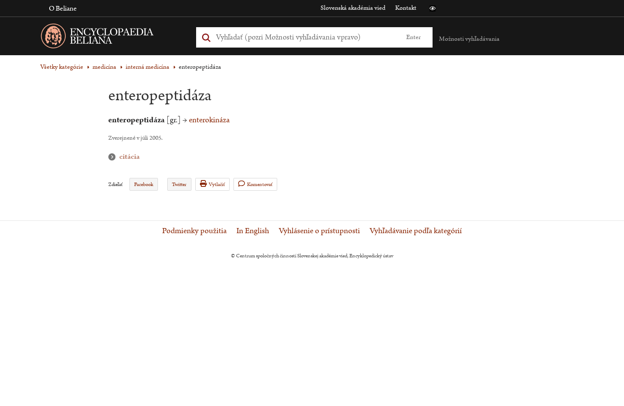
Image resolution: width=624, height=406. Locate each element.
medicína (104, 66)
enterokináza (209, 120)
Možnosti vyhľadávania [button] (469, 38)
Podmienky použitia (194, 231)
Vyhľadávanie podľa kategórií (416, 231)
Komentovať (260, 184)
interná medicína (147, 66)
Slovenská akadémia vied (352, 7)
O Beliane (63, 8)
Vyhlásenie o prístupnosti (319, 231)
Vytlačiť (217, 184)
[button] (432, 8)
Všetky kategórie (61, 66)
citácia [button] (113, 157)
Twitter (179, 184)
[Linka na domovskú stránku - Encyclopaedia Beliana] (110, 38)
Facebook (143, 184)
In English (252, 231)
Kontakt (405, 7)
